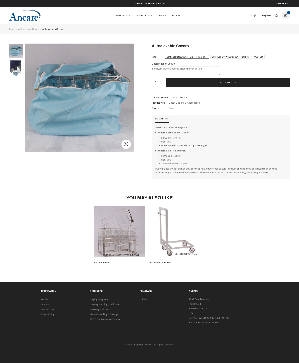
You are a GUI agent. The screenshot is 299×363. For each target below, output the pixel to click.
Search (44, 299)
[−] (161, 84)
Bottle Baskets (101, 262)
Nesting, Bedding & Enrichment (105, 304)
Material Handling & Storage (104, 314)
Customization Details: (163, 64)
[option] (17, 51)
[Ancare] (24, 15)
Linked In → (145, 299)
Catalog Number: (160, 97)
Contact (44, 304)
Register (266, 15)
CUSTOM (258, 57)
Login (254, 15)
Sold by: (156, 108)
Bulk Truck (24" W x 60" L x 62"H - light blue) (230, 57)
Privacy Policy (47, 314)
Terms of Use (47, 309)
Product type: (159, 103)
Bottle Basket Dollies (160, 262)
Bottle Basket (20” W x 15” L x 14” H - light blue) (187, 57)
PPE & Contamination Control (105, 319)
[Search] (276, 15)
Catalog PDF (282, 3)
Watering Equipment (100, 309)
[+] (161, 81)
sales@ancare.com (156, 3)
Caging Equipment (99, 299)
